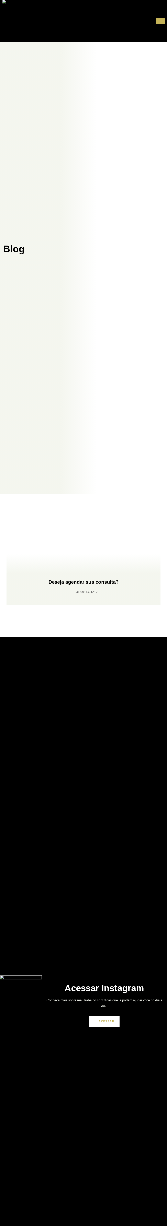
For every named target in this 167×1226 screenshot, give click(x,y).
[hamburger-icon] (160, 21)
